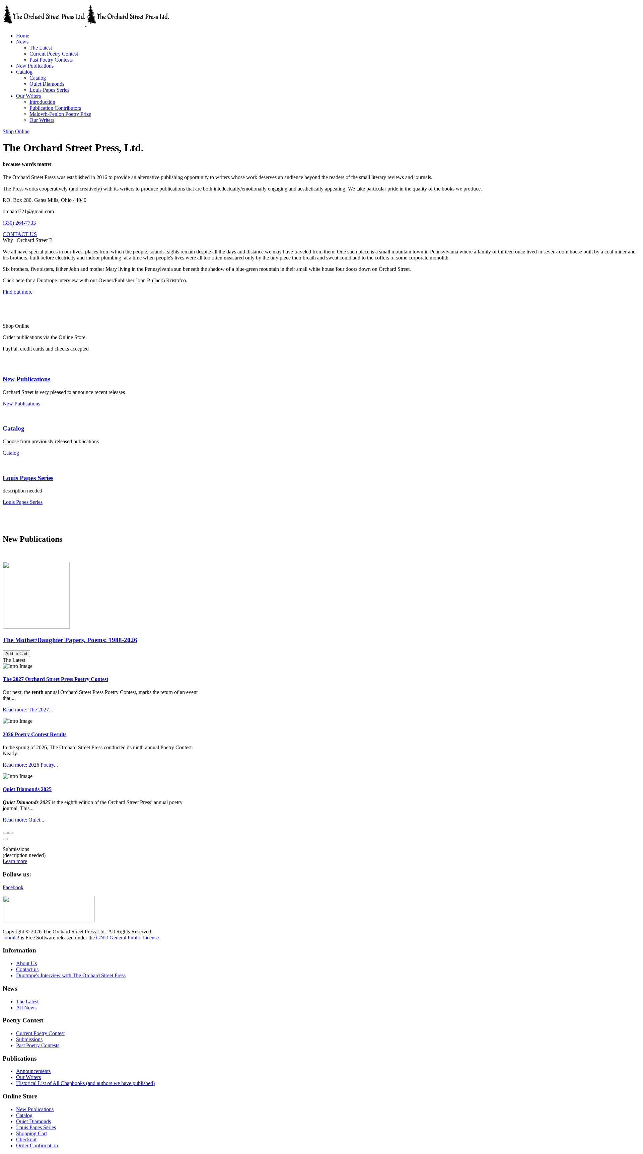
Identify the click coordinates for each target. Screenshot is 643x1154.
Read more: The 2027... (28, 709)
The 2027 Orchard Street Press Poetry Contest (55, 679)
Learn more (15, 861)
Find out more (17, 292)
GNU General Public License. (128, 937)
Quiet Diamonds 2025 (27, 789)
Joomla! (11, 937)
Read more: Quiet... (23, 820)
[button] (22, 42)
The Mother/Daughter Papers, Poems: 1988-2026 (70, 639)
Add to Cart (16, 653)
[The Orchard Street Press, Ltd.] (86, 24)
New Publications (26, 379)
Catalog (13, 428)
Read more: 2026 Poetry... (30, 765)
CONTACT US (20, 234)
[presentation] (5, 833)
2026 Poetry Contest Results (34, 734)
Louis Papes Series (28, 477)
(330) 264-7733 (19, 223)
